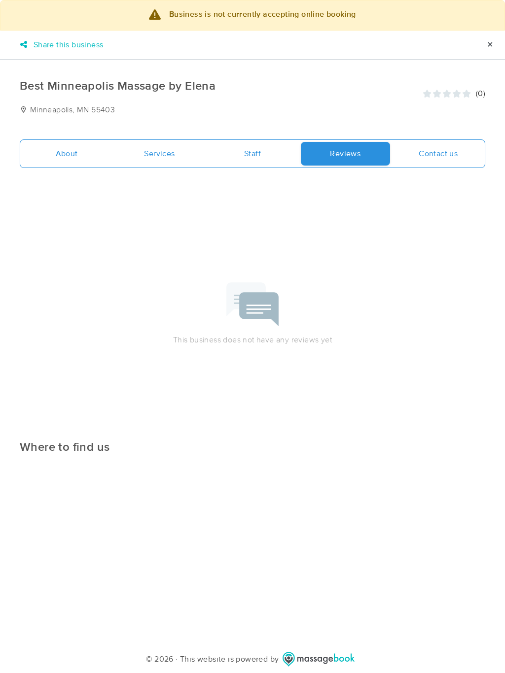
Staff (252, 154)
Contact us (438, 154)
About (67, 154)
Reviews (345, 154)
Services (159, 154)
